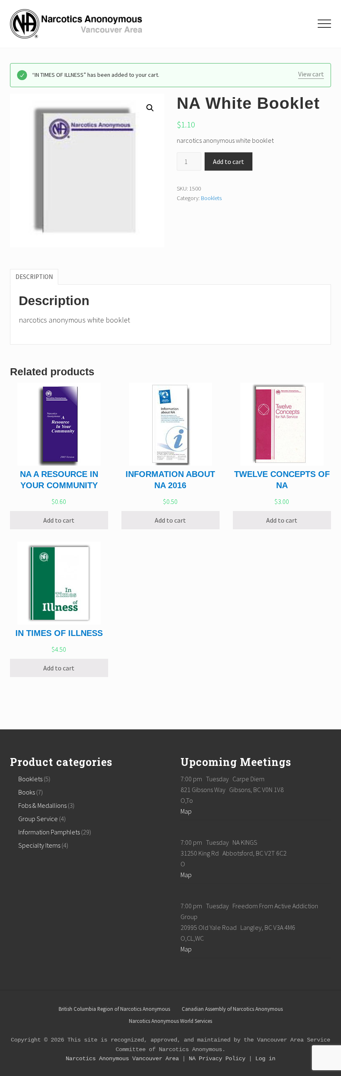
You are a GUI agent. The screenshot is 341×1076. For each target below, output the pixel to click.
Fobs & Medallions (42, 805)
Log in (265, 1058)
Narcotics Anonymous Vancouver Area (122, 1058)
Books (26, 792)
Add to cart (228, 161)
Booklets (211, 198)
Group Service (38, 818)
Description (34, 277)
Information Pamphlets (49, 832)
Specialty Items (39, 845)
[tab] (34, 277)
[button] (324, 23)
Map (186, 811)
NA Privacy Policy (217, 1058)
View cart (311, 74)
